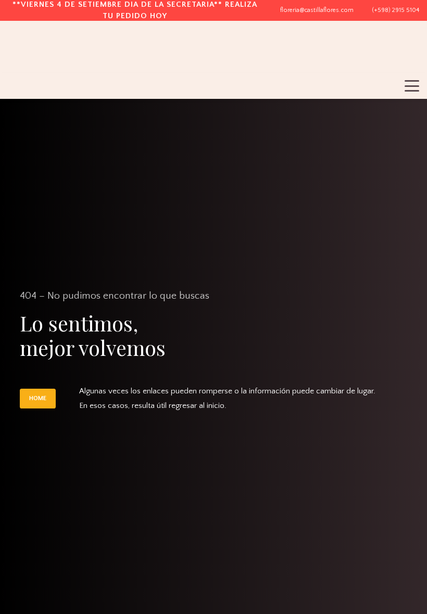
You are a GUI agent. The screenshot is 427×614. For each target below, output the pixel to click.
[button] (411, 86)
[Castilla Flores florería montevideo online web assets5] (53, 54)
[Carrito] (407, 54)
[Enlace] (383, 53)
